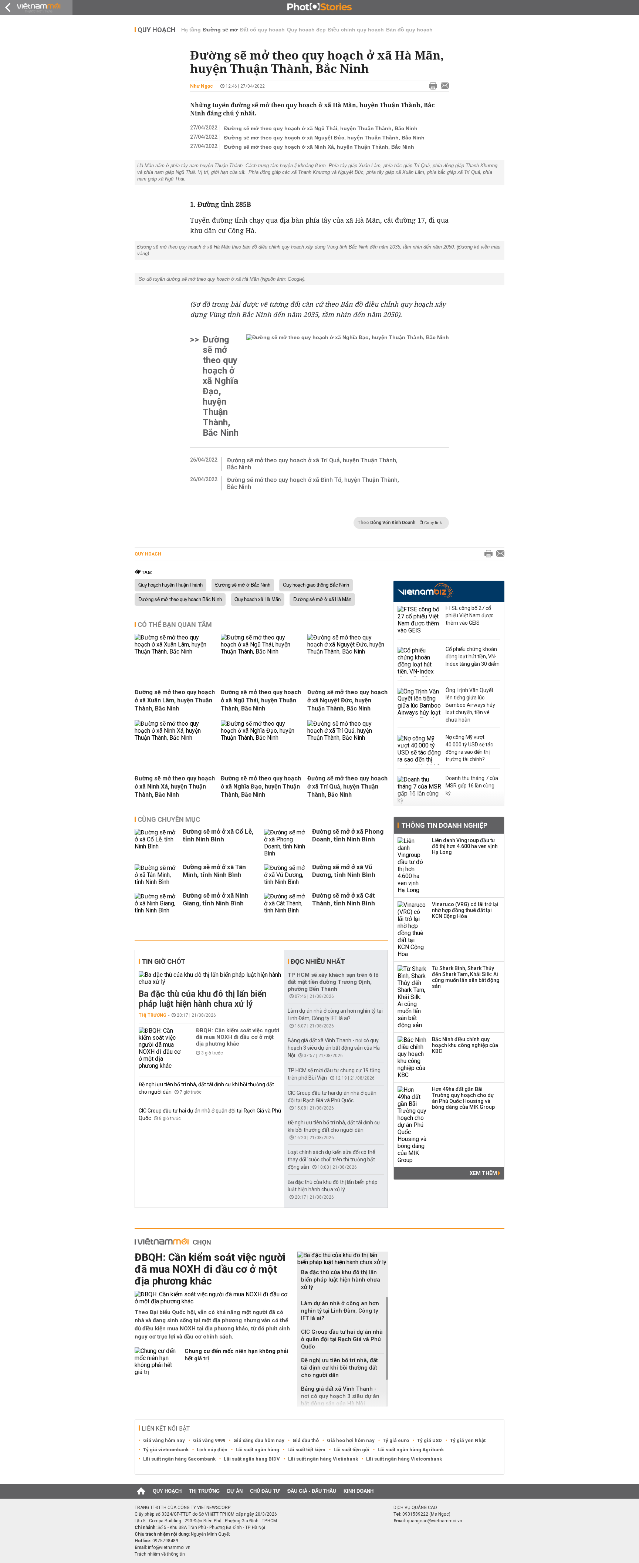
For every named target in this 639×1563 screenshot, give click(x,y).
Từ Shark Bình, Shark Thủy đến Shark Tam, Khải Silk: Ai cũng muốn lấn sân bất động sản (466, 977)
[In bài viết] (431, 86)
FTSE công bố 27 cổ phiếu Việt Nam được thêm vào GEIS (469, 615)
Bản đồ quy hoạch (409, 30)
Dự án (235, 1491)
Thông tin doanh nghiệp (444, 825)
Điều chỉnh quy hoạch (356, 30)
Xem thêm (484, 1173)
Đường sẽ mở (220, 30)
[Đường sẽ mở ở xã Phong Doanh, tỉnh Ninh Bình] (286, 843)
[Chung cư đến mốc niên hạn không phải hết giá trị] (157, 1361)
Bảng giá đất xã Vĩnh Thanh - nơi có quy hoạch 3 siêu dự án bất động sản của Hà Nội (334, 1047)
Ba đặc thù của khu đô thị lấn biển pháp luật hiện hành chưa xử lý (202, 999)
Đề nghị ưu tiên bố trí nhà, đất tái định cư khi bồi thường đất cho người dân (339, 1367)
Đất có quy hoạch (262, 30)
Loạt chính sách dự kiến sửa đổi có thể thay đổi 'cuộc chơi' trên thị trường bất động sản (331, 1159)
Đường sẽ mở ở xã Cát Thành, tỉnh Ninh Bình (343, 899)
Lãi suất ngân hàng (257, 1449)
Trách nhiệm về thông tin (160, 1554)
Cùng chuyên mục (169, 819)
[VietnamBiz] (425, 590)
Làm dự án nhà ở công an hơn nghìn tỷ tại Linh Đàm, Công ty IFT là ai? (340, 1310)
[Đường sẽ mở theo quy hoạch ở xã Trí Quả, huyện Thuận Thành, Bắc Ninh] (347, 737)
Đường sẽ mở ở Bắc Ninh (242, 585)
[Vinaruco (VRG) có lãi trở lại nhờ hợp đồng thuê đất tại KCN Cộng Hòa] (412, 929)
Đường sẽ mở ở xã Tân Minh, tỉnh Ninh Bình (214, 870)
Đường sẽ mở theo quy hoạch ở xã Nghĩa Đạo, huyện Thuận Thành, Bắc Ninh (221, 386)
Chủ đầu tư (265, 1491)
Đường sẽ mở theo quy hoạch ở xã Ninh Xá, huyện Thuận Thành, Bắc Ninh (319, 147)
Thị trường (152, 1015)
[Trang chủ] (141, 1491)
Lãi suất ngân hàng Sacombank (179, 1459)
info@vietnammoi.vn (169, 1547)
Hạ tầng (191, 30)
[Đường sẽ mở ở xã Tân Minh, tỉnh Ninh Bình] (157, 874)
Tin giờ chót (163, 961)
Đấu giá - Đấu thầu (311, 1491)
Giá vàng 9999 (209, 1440)
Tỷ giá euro (396, 1440)
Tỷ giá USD (429, 1440)
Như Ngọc (201, 86)
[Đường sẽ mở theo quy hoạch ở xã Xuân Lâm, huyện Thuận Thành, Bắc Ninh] (175, 651)
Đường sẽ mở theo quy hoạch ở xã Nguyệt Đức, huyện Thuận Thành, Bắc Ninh (324, 138)
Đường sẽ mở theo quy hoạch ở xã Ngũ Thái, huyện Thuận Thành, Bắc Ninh (320, 128)
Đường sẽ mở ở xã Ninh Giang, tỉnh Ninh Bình (215, 899)
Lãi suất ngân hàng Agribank (411, 1449)
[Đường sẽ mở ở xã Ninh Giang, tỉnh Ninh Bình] (157, 903)
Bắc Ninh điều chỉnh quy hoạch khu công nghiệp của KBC (465, 1045)
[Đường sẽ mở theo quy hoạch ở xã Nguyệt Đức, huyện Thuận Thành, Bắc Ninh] (347, 651)
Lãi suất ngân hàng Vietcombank (404, 1459)
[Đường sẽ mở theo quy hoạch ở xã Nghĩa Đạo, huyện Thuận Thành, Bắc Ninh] (347, 386)
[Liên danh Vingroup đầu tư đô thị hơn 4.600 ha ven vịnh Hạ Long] (412, 865)
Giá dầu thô (306, 1440)
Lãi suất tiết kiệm (306, 1449)
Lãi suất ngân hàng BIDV (252, 1459)
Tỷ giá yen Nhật (468, 1440)
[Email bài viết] (443, 86)
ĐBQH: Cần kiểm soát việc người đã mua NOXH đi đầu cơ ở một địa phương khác (237, 1037)
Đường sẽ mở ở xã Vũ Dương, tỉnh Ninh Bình (343, 870)
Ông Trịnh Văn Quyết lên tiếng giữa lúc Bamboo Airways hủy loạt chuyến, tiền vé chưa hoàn (470, 705)
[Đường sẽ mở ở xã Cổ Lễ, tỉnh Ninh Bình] (157, 843)
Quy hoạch (157, 30)
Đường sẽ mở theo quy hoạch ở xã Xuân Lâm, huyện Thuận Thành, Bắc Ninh (175, 700)
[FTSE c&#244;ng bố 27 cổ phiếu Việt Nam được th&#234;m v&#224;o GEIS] (420, 620)
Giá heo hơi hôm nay (351, 1440)
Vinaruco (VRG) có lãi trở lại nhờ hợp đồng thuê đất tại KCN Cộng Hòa (465, 910)
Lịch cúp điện (212, 1449)
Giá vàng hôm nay (164, 1440)
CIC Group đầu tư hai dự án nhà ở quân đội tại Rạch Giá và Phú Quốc (342, 1339)
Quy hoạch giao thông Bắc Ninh (316, 585)
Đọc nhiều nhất (318, 961)
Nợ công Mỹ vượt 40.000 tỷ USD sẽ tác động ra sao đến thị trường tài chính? (469, 748)
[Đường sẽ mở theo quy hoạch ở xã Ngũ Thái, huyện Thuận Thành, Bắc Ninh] (261, 651)
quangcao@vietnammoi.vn (434, 1520)
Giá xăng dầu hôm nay (258, 1440)
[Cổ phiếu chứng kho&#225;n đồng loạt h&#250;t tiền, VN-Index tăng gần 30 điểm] (420, 661)
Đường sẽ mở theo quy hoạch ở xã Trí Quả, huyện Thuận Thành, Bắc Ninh (312, 464)
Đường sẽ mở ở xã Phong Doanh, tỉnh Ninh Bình (347, 835)
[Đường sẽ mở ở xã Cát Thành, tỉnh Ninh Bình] (286, 903)
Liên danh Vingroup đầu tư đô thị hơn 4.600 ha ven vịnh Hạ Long (465, 846)
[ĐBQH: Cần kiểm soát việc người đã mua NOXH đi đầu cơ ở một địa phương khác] (161, 1048)
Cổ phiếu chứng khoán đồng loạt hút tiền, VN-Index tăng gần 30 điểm (473, 656)
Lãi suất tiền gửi (351, 1449)
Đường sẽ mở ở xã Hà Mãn (322, 599)
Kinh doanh (358, 1491)
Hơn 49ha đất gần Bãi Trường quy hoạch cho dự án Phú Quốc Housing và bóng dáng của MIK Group (463, 1098)
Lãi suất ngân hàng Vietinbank (323, 1459)
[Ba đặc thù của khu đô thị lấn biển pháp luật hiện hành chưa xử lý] (210, 978)
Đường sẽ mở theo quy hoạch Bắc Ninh (180, 599)
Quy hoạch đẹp (306, 30)
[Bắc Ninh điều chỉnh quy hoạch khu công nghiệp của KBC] (412, 1057)
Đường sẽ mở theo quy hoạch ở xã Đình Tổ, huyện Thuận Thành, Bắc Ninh (313, 483)
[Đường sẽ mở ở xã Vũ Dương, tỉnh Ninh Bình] (286, 874)
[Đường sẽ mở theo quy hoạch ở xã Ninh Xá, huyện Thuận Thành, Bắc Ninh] (175, 737)
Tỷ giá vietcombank (166, 1449)
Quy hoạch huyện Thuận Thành (170, 585)
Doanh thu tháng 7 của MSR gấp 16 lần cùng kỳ (472, 785)
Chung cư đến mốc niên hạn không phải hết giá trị (236, 1355)
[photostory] (319, 7)
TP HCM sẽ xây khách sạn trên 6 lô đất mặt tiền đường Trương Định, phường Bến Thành (333, 982)
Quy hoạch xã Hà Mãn (257, 599)
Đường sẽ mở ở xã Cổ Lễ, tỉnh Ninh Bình (218, 835)
